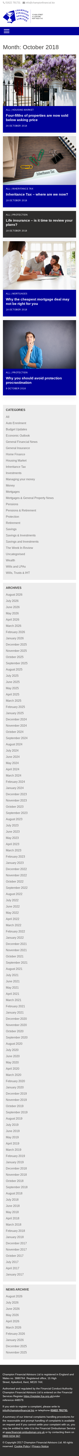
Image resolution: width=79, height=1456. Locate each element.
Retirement (13, 522)
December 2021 (16, 943)
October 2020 (15, 1031)
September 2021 (17, 962)
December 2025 (16, 644)
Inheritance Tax (16, 466)
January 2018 (15, 1237)
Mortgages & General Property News (30, 498)
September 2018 (17, 1187)
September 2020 (17, 1037)
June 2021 (13, 981)
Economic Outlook (18, 435)
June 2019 (13, 1131)
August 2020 (14, 1043)
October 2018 (15, 1180)
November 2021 (16, 950)
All (7, 416)
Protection (12, 516)
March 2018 (13, 1224)
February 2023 (15, 856)
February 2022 (15, 931)
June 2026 (13, 607)
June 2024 (13, 756)
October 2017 (15, 1255)
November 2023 (16, 800)
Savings (11, 529)
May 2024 (12, 763)
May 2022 (12, 912)
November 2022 (16, 875)
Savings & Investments (21, 535)
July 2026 (12, 600)
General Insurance (18, 448)
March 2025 (13, 700)
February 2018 (15, 1230)
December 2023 (16, 794)
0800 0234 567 (11, 1436)
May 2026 (12, 613)
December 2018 (16, 1168)
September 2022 (17, 887)
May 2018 (12, 1212)
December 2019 (16, 1093)
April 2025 (12, 694)
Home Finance (15, 454)
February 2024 (15, 781)
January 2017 (15, 1274)
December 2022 (16, 869)
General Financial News (21, 441)
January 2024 (15, 788)
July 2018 (12, 1199)
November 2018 (16, 1174)
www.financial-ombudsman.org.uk (25, 1432)
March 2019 (13, 1149)
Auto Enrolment (16, 423)
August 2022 (14, 894)
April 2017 (12, 1268)
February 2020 (15, 1081)
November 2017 (16, 1249)
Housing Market (16, 460)
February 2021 (15, 1006)
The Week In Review (19, 547)
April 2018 (12, 1218)
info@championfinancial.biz (40, 2)
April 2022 (12, 919)
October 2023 (15, 806)
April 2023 (12, 844)
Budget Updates (16, 429)
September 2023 (17, 812)
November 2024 (16, 725)
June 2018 (13, 1205)
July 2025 (12, 675)
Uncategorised (15, 554)
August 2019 (14, 1118)
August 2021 (14, 968)
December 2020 (16, 1018)
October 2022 (15, 881)
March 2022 (13, 925)
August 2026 (14, 594)
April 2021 (12, 993)
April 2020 (12, 1068)
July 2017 (12, 1262)
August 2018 (14, 1193)
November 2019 (16, 1099)
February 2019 (15, 1156)
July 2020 (12, 1050)
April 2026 (12, 619)
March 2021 (13, 1000)
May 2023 (12, 837)
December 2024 (16, 719)
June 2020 (13, 1056)
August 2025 (14, 669)
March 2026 (13, 625)
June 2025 (13, 682)
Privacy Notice (40, 1446)
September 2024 (17, 738)
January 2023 (15, 862)
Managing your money (20, 479)
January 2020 (15, 1087)
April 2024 (12, 769)
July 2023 (12, 825)
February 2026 (15, 632)
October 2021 (15, 956)
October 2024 (15, 731)
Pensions (12, 504)
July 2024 (12, 750)
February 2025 (15, 706)
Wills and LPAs (16, 566)
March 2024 (13, 775)
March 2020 (13, 1074)
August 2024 (14, 744)
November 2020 (16, 1025)
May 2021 (12, 987)
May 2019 (12, 1137)
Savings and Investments (22, 541)
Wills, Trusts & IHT (18, 572)
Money (10, 485)
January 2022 (15, 937)
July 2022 (12, 900)
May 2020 (12, 1062)
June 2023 (13, 831)
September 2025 (17, 663)
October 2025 (15, 657)
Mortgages (13, 491)
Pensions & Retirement (21, 510)
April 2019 (12, 1143)
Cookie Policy (22, 1446)
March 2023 (13, 850)
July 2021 (12, 975)
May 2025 (12, 688)
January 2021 (15, 1012)
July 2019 (12, 1124)
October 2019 (15, 1106)
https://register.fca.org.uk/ (38, 1396)
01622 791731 (13, 2)
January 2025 (15, 713)
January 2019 (15, 1162)
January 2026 (15, 638)
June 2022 (13, 906)
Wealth (10, 560)
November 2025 (16, 650)
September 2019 (17, 1112)
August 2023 (14, 819)
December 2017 (16, 1243)
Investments (13, 473)
